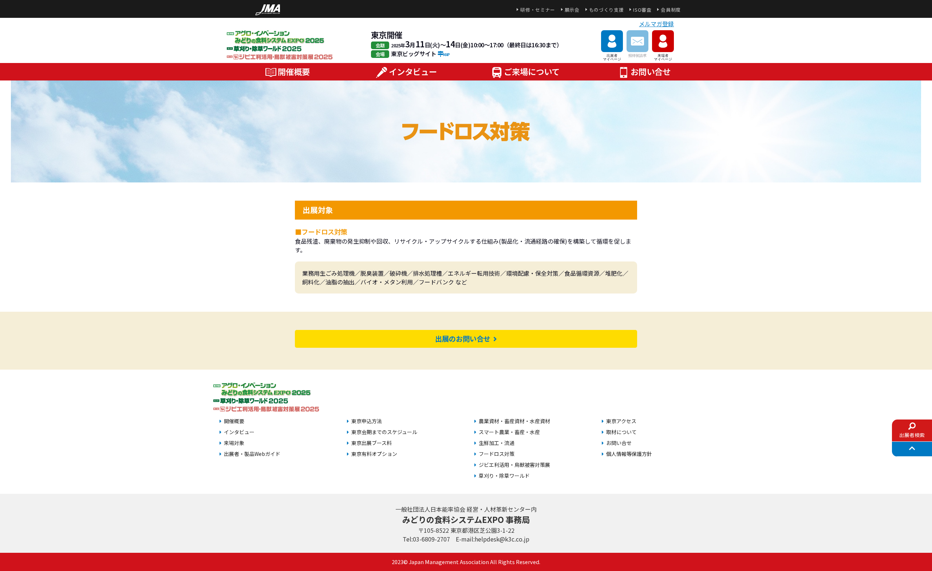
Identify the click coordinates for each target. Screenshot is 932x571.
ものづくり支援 (606, 9)
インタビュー (413, 71)
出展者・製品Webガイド (252, 453)
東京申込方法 (366, 421)
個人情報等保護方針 (629, 453)
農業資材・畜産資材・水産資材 (514, 421)
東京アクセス (621, 421)
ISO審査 (642, 9)
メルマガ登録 (656, 23)
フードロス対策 (496, 453)
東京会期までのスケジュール (384, 432)
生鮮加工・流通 (496, 442)
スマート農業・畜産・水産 (509, 432)
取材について (621, 432)
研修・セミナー (537, 9)
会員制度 (671, 9)
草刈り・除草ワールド (504, 475)
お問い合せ (651, 71)
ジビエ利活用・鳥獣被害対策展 (514, 464)
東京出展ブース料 (371, 442)
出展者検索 (912, 434)
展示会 (572, 9)
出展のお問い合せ (464, 339)
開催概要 (294, 71)
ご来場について (532, 71)
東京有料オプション (374, 453)
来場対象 (234, 442)
